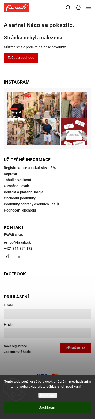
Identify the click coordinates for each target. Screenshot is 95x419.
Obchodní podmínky (20, 198)
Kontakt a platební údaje (23, 192)
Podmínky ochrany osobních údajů (31, 204)
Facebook (7, 257)
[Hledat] (68, 8)
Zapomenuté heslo (17, 352)
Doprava (10, 174)
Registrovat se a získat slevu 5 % (30, 168)
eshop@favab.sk (17, 242)
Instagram (19, 257)
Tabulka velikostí (17, 180)
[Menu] (88, 8)
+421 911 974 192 (18, 248)
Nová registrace (15, 346)
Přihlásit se (75, 348)
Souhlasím (47, 407)
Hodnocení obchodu (20, 210)
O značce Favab (16, 186)
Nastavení (47, 395)
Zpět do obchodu (21, 58)
